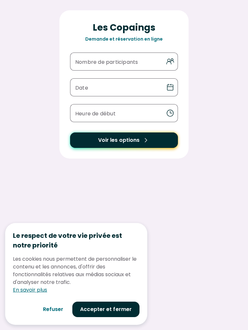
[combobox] (118, 113)
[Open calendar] (170, 87)
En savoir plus (30, 290)
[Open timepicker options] (170, 113)
